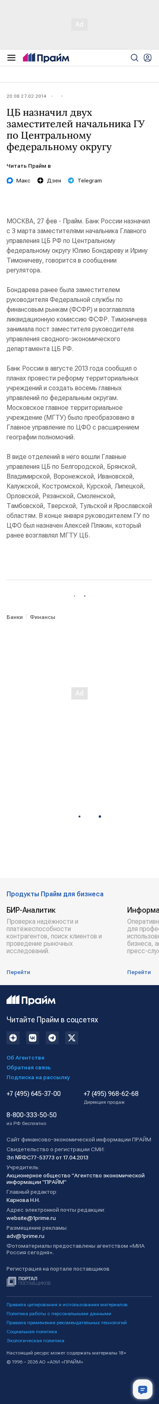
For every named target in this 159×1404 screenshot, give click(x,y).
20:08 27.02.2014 (26, 96)
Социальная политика (32, 1331)
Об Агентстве (25, 1057)
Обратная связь (29, 1067)
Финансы (42, 617)
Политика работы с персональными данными (59, 1313)
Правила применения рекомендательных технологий (67, 1322)
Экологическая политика (35, 1340)
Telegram (89, 180)
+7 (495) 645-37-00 (34, 1094)
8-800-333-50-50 (32, 1119)
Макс (23, 180)
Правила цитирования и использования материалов (67, 1304)
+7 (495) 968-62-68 (111, 1097)
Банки (15, 617)
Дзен (54, 180)
